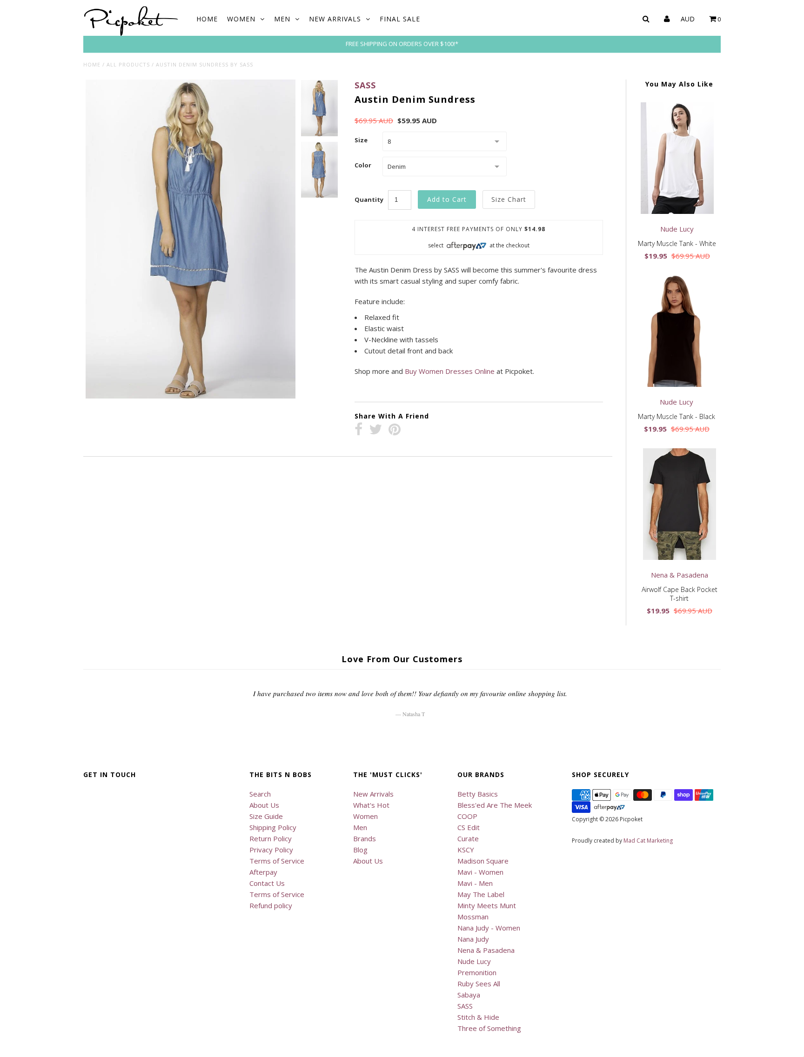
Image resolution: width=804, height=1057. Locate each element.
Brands (364, 838)
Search (260, 793)
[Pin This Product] (395, 430)
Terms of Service (276, 860)
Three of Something (489, 1028)
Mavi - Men (475, 883)
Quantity (369, 199)
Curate (468, 838)
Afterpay (263, 872)
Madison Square (483, 860)
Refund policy (270, 905)
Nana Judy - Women (488, 927)
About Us (264, 805)
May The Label (480, 894)
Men (282, 18)
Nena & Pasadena (486, 950)
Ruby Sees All (478, 983)
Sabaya (468, 994)
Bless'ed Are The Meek (494, 805)
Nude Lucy (474, 961)
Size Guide (266, 816)
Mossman (473, 916)
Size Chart (508, 199)
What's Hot (371, 805)
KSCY (465, 849)
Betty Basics (477, 793)
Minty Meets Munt (486, 905)
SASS (365, 85)
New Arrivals (335, 18)
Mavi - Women (480, 872)
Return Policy (270, 838)
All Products (128, 64)
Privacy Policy (271, 849)
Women (241, 18)
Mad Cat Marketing (648, 840)
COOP (467, 816)
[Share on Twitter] (375, 430)
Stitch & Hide (478, 1017)
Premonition (476, 972)
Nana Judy (473, 939)
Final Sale (400, 18)
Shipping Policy (272, 827)
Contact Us (267, 883)
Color (363, 165)
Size (361, 140)
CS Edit (468, 827)
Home (207, 18)
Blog (360, 849)
